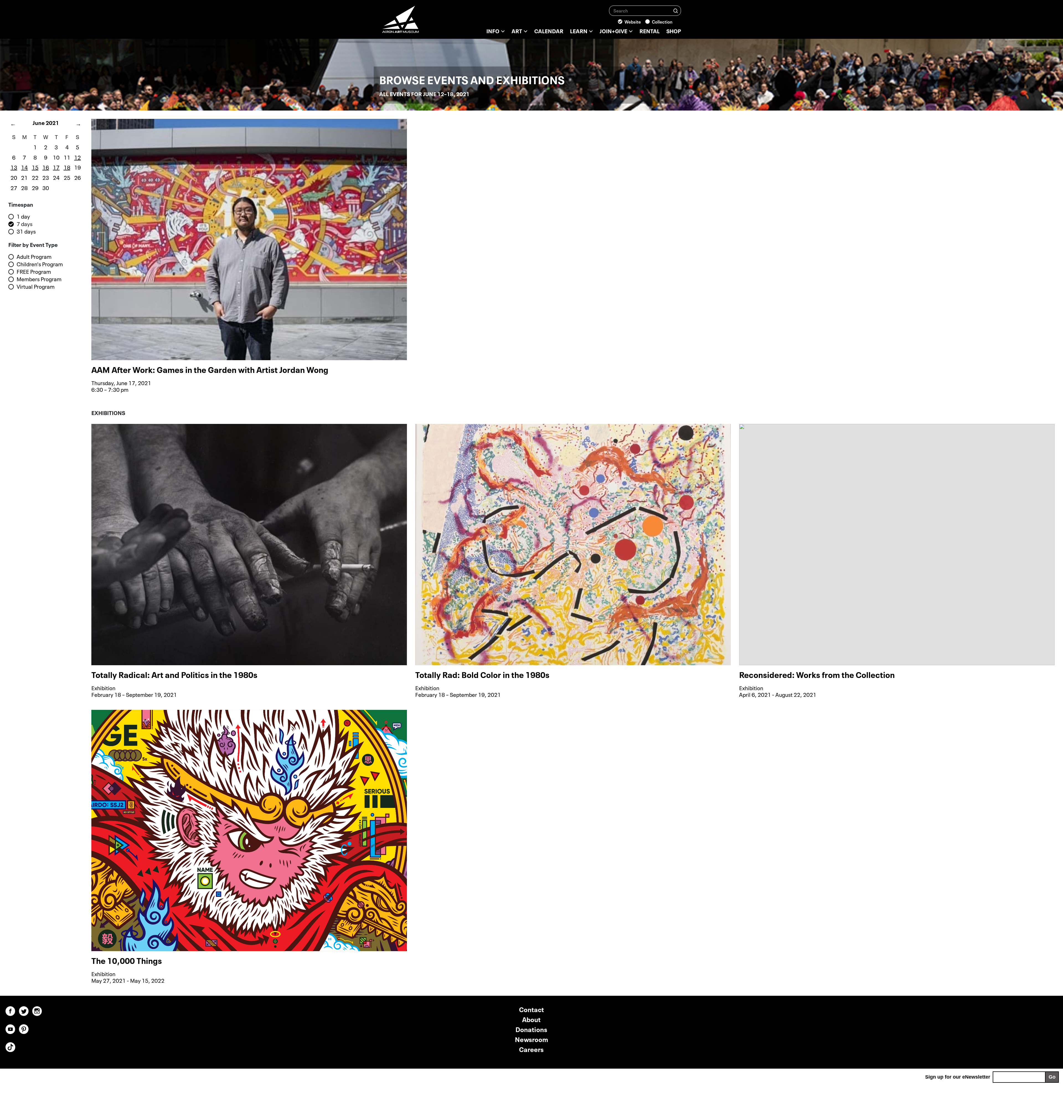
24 (56, 177)
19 (77, 167)
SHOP (673, 30)
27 (14, 187)
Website (633, 21)
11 (67, 157)
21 (24, 177)
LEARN (578, 30)
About (531, 1019)
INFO (492, 30)
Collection (662, 21)
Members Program (39, 279)
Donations (531, 1029)
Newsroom (531, 1039)
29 (35, 187)
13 (14, 167)
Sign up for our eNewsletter (957, 1077)
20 (14, 177)
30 (45, 187)
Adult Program (34, 256)
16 (45, 167)
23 (45, 177)
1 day (23, 216)
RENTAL (649, 30)
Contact (531, 1009)
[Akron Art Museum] (415, 22)
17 (56, 167)
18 (67, 167)
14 (24, 167)
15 (35, 167)
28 (24, 187)
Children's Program (40, 264)
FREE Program (34, 271)
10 (56, 157)
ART (517, 30)
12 (77, 157)
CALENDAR (548, 30)
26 (77, 177)
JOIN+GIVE (613, 30)
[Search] (675, 10)
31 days (26, 231)
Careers (531, 1049)
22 (35, 177)
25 (67, 177)
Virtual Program (36, 286)
